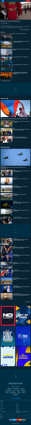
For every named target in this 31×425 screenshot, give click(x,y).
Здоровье (17, 406)
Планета (17, 404)
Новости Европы (3, 166)
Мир (1, 117)
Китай (7, 392)
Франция (22, 388)
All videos (27, 301)
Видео (1, 409)
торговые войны (15, 394)
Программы (17, 409)
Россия (14, 390)
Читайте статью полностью (25, 29)
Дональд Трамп (8, 390)
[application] (15, 11)
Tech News (14, 246)
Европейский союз (13, 392)
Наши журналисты (3, 411)
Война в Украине (16, 388)
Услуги (1, 414)
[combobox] (15, 383)
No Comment (15, 177)
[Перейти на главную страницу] (3, 1)
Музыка (18, 390)
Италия (19, 392)
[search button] (21, 383)
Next (1, 406)
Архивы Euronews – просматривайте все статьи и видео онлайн (23, 412)
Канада (24, 392)
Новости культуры (16, 277)
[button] (6, 80)
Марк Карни (23, 390)
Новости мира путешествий (17, 293)
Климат (14, 209)
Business (2, 404)
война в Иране (10, 388)
